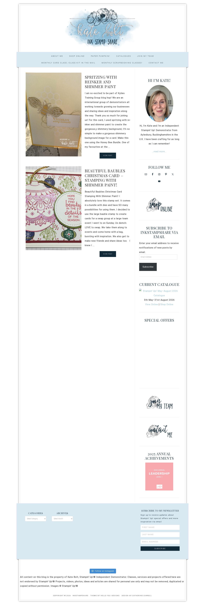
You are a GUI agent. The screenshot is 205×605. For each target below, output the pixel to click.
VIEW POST (107, 155)
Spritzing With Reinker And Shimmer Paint (101, 81)
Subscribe (148, 266)
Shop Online (166, 304)
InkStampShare (102, 28)
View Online (151, 304)
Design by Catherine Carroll (137, 595)
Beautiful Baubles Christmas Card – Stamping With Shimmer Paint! (105, 177)
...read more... (159, 151)
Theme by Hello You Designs (105, 595)
